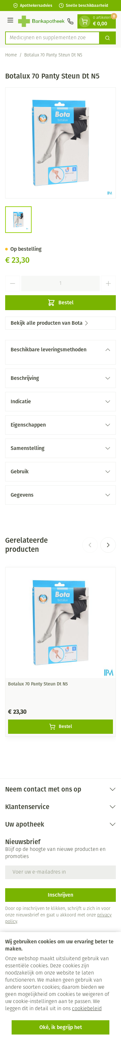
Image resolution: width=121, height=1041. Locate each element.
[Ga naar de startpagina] (41, 21)
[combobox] (52, 37)
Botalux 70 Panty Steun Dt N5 (38, 684)
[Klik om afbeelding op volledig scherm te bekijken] (60, 143)
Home (11, 55)
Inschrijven (60, 895)
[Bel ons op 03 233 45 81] (70, 21)
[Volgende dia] (108, 545)
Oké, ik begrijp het (60, 1027)
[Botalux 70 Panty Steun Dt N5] (60, 622)
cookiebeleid (87, 1008)
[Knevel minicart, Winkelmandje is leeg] (84, 21)
